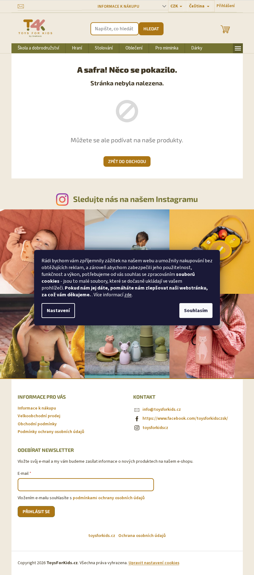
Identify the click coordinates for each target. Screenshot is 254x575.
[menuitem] (38, 48)
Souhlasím (196, 310)
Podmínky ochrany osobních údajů (51, 432)
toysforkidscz (155, 428)
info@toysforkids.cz (161, 409)
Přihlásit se (36, 511)
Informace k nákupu (118, 6)
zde (128, 294)
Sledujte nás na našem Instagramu (135, 199)
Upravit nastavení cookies (154, 563)
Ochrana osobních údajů (142, 536)
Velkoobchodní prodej (39, 416)
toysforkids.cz (101, 536)
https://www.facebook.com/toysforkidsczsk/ (185, 418)
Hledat (151, 28)
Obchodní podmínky (37, 424)
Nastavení (58, 310)
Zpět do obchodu (127, 161)
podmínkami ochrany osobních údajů (109, 498)
